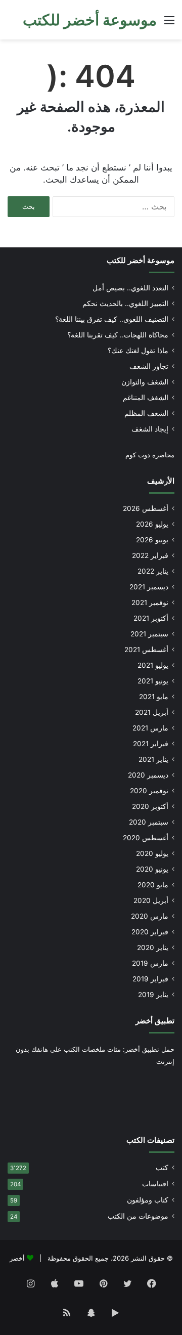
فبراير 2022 (150, 555)
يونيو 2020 (152, 869)
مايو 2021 (153, 697)
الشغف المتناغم (145, 398)
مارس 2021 (150, 728)
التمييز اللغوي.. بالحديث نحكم (125, 303)
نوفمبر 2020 (149, 791)
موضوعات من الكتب (138, 1216)
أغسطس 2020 (145, 838)
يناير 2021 (153, 759)
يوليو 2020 (152, 853)
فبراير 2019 (150, 979)
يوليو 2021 (153, 665)
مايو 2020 (153, 885)
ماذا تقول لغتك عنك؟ (138, 351)
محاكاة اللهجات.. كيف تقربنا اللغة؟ (117, 335)
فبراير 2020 (149, 932)
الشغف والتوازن (144, 382)
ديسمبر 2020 (148, 775)
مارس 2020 (149, 916)
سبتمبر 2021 (149, 634)
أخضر (17, 1258)
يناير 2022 (153, 571)
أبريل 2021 (151, 712)
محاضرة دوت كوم (149, 455)
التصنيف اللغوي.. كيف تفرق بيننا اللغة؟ (111, 319)
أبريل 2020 (150, 900)
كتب (162, 1168)
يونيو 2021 (153, 681)
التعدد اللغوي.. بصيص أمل (130, 288)
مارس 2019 (150, 963)
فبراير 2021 (150, 744)
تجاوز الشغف (148, 366)
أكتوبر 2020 (150, 806)
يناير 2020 (152, 947)
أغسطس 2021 (146, 649)
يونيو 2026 (152, 540)
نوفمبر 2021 (149, 602)
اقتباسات (155, 1184)
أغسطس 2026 (145, 508)
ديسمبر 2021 (148, 587)
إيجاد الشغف (149, 429)
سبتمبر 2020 (148, 822)
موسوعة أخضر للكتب (140, 260)
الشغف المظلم (146, 413)
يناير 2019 (153, 995)
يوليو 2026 (152, 524)
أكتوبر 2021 (150, 618)
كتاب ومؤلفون (147, 1200)
